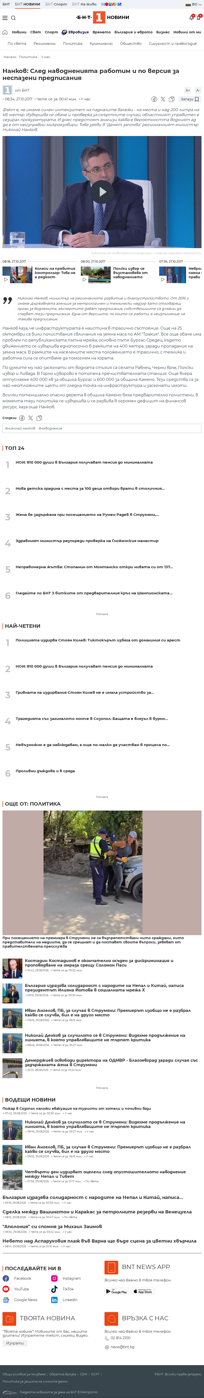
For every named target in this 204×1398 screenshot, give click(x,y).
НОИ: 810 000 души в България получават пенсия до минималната (84, 462)
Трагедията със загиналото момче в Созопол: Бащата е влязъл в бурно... (92, 718)
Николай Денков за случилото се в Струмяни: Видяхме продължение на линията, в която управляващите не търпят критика (105, 1037)
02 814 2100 (120, 1338)
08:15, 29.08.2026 (15, 1217)
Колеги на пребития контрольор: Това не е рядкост (55, 273)
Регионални (44, 43)
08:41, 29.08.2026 (15, 1246)
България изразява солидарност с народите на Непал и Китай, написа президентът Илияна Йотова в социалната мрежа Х (104, 987)
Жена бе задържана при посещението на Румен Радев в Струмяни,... (87, 514)
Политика (72, 43)
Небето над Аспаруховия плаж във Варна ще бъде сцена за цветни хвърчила (99, 1241)
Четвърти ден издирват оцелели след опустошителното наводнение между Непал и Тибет (105, 1174)
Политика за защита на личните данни (35, 1381)
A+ (188, 90)
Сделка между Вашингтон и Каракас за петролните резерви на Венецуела (97, 1212)
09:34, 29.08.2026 (16, 1232)
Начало (10, 57)
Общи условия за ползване (23, 1374)
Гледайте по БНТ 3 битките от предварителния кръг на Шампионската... (94, 593)
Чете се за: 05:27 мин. (68, 1131)
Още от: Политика (33, 804)
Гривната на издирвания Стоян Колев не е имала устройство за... (85, 692)
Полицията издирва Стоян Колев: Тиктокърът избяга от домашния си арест (98, 640)
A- (198, 90)
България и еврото (133, 32)
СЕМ (83, 1374)
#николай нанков (20, 428)
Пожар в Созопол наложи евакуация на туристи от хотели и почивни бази (76, 1109)
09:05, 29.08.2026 (38, 1156)
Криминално (101, 43)
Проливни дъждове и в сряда (45, 771)
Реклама (102, 614)
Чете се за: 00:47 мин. (45, 1217)
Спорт (51, 32)
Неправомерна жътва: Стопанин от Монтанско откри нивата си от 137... (94, 566)
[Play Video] (102, 192)
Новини (19, 32)
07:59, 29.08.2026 (38, 1181)
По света (17, 43)
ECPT (95, 1374)
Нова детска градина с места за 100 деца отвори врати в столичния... (90, 488)
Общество (131, 43)
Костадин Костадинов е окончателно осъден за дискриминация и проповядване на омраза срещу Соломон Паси (99, 963)
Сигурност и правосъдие (173, 43)
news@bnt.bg (123, 1347)
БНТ (6, 4)
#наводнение (50, 428)
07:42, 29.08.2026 (16, 1113)
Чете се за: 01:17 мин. (67, 1181)
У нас (45, 57)
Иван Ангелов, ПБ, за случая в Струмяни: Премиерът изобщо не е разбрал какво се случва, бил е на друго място (108, 1012)
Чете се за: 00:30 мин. (45, 1202)
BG (195, 4)
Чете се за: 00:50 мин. (46, 1113)
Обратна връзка (62, 1374)
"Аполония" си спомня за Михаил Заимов (52, 1226)
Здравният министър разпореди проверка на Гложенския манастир (87, 540)
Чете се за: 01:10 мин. (44, 1246)
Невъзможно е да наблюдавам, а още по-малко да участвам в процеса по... (93, 744)
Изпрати (15, 1343)
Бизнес (163, 32)
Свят (35, 32)
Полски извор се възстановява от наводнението (130, 273)
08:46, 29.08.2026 (38, 1131)
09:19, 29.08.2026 (15, 1202)
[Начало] (5, 32)
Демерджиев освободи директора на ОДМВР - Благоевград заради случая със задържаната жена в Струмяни (111, 1062)
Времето (102, 32)
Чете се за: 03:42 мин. (45, 1232)
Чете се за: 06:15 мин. (67, 1156)
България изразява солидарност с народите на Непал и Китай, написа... (92, 1197)
